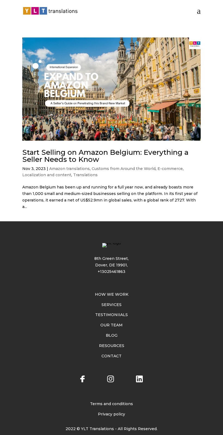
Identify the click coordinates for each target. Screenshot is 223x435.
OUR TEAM (111, 325)
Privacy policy (111, 414)
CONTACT (111, 356)
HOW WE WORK (111, 294)
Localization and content (46, 174)
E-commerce (170, 168)
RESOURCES (111, 345)
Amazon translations (69, 168)
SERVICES (111, 304)
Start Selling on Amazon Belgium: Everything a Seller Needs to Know (105, 156)
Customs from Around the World (124, 168)
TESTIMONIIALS (111, 314)
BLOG (111, 335)
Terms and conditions (111, 403)
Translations (85, 174)
